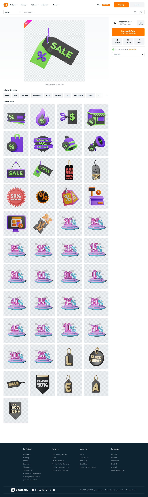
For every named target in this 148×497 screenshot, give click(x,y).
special (90, 95)
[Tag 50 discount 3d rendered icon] (16, 196)
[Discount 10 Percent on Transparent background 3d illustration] (69, 330)
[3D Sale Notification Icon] (69, 143)
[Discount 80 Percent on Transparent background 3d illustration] (96, 303)
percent (58, 95)
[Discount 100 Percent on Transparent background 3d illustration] (16, 356)
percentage (78, 95)
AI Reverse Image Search (32, 473)
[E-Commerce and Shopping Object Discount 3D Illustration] (69, 196)
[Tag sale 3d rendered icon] (69, 356)
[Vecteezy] (6, 5)
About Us (83, 461)
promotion (37, 95)
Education (26, 467)
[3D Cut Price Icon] (69, 116)
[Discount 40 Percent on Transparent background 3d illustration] (16, 303)
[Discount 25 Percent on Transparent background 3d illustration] (42, 356)
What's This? (132, 49)
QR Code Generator (30, 480)
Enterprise (26, 464)
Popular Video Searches (60, 470)
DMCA (54, 458)
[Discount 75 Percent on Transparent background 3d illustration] (69, 303)
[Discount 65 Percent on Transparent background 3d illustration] (16, 250)
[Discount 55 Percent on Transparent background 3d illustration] (42, 303)
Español (114, 458)
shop (67, 95)
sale (15, 95)
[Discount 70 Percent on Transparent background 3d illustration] (96, 330)
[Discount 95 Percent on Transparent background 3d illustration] (42, 250)
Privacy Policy (119, 490)
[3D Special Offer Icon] (42, 143)
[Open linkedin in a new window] (40, 490)
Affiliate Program (58, 461)
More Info (117, 54)
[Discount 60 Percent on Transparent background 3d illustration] (42, 276)
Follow (140, 24)
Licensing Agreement (59, 454)
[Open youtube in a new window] (54, 490)
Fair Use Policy (131, 490)
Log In (137, 5)
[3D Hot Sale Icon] (42, 116)
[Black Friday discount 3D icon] (69, 170)
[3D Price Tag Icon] (42, 170)
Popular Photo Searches (60, 467)
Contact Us (84, 458)
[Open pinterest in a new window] (43, 490)
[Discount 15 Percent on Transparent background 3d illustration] (96, 250)
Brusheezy (26, 454)
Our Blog (83, 464)
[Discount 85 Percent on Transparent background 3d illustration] (96, 223)
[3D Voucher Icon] (16, 116)
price (7, 95)
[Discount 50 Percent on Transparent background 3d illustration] (42, 330)
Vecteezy (26, 458)
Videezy (25, 461)
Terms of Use (109, 490)
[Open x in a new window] (50, 490)
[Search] (135, 12)
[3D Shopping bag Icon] (16, 143)
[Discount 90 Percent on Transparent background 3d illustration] (69, 276)
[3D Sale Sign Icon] (16, 170)
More (55, 5)
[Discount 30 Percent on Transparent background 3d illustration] (16, 276)
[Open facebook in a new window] (33, 490)
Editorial (45, 5)
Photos (23, 5)
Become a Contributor (88, 467)
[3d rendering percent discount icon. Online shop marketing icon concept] (42, 196)
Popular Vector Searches (61, 464)
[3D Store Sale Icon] (96, 116)
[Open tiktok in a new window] (47, 490)
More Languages (117, 470)
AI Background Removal (31, 477)
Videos (33, 5)
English (114, 454)
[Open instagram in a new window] (36, 490)
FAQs (82, 454)
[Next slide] (105, 95)
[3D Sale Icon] (96, 143)
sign (99, 95)
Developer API (28, 470)
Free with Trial (128, 32)
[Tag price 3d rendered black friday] (96, 356)
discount (25, 95)
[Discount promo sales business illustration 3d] (16, 223)
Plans (99, 5)
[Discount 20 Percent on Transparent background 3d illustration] (69, 223)
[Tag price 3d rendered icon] (96, 170)
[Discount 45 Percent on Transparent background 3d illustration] (16, 330)
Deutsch (114, 464)
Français (114, 467)
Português (115, 461)
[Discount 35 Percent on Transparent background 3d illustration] (69, 250)
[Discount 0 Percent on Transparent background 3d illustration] (96, 276)
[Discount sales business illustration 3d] (96, 196)
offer (48, 95)
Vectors (12, 5)
